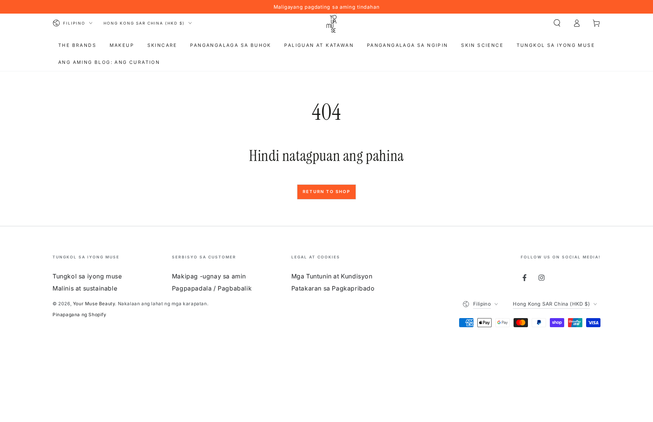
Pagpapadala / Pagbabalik (212, 288)
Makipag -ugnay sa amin (209, 276)
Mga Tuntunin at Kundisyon (332, 276)
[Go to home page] (331, 23)
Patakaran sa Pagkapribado (333, 288)
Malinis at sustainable (85, 288)
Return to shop (326, 191)
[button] (557, 23)
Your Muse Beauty (94, 303)
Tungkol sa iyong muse (87, 276)
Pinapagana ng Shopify (80, 314)
